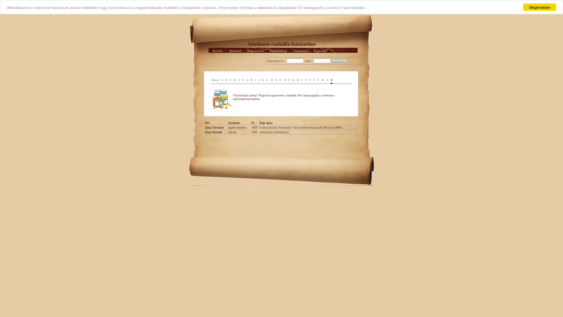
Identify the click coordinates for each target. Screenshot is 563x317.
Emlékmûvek (278, 51)
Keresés (218, 51)
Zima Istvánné (214, 127)
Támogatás (300, 51)
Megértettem (539, 7)
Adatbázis (235, 51)
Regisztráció (256, 51)
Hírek (215, 80)
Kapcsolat (320, 51)
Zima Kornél (213, 132)
